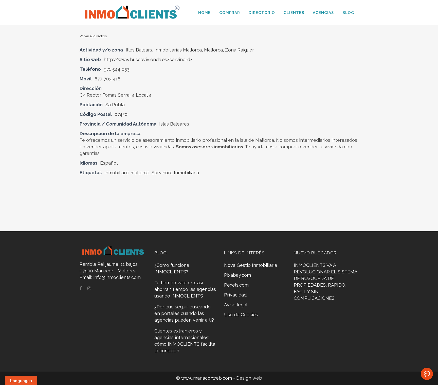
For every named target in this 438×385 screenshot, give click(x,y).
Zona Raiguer (239, 49)
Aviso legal (235, 304)
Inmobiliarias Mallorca (178, 49)
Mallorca (213, 49)
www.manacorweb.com (207, 378)
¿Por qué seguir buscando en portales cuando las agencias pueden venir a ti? (184, 313)
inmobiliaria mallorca (126, 172)
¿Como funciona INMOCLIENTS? (171, 268)
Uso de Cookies (241, 314)
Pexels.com (236, 285)
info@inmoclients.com (117, 277)
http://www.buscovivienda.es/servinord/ (148, 59)
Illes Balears (139, 49)
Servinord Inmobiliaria (175, 172)
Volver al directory (93, 36)
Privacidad (235, 295)
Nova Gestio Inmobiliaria (250, 265)
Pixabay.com (237, 275)
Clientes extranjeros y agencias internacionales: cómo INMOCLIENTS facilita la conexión (184, 340)
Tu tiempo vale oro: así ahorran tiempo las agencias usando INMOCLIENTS (185, 289)
